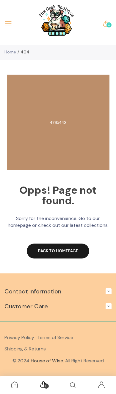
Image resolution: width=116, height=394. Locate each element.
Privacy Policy (19, 337)
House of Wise (47, 361)
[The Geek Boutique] (56, 23)
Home (10, 52)
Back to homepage (58, 250)
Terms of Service (55, 337)
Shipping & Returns (25, 349)
